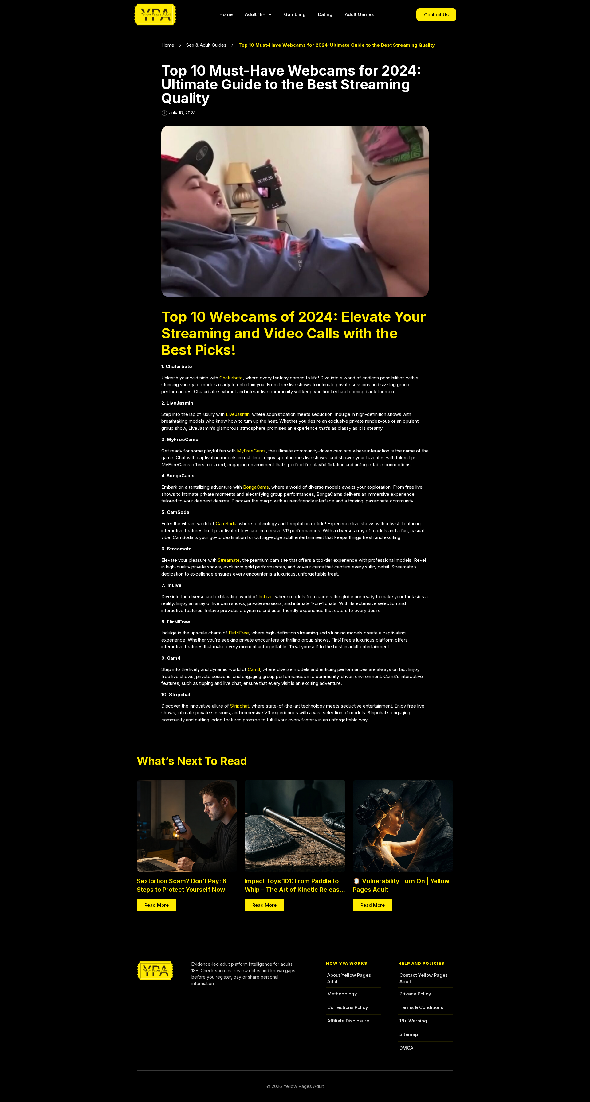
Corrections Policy (347, 1007)
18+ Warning (413, 1021)
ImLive (265, 597)
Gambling (295, 14)
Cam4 (254, 669)
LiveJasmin (238, 414)
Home (226, 14)
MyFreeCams (251, 451)
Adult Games (359, 14)
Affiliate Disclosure (348, 1021)
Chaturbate (231, 378)
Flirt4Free (239, 633)
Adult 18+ (255, 14)
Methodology (342, 994)
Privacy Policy (415, 994)
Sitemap (408, 1034)
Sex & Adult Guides (206, 45)
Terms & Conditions (421, 1007)
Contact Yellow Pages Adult (423, 978)
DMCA (406, 1048)
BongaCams (256, 487)
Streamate (229, 560)
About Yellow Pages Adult (349, 978)
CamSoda (226, 523)
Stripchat (239, 706)
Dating (325, 14)
